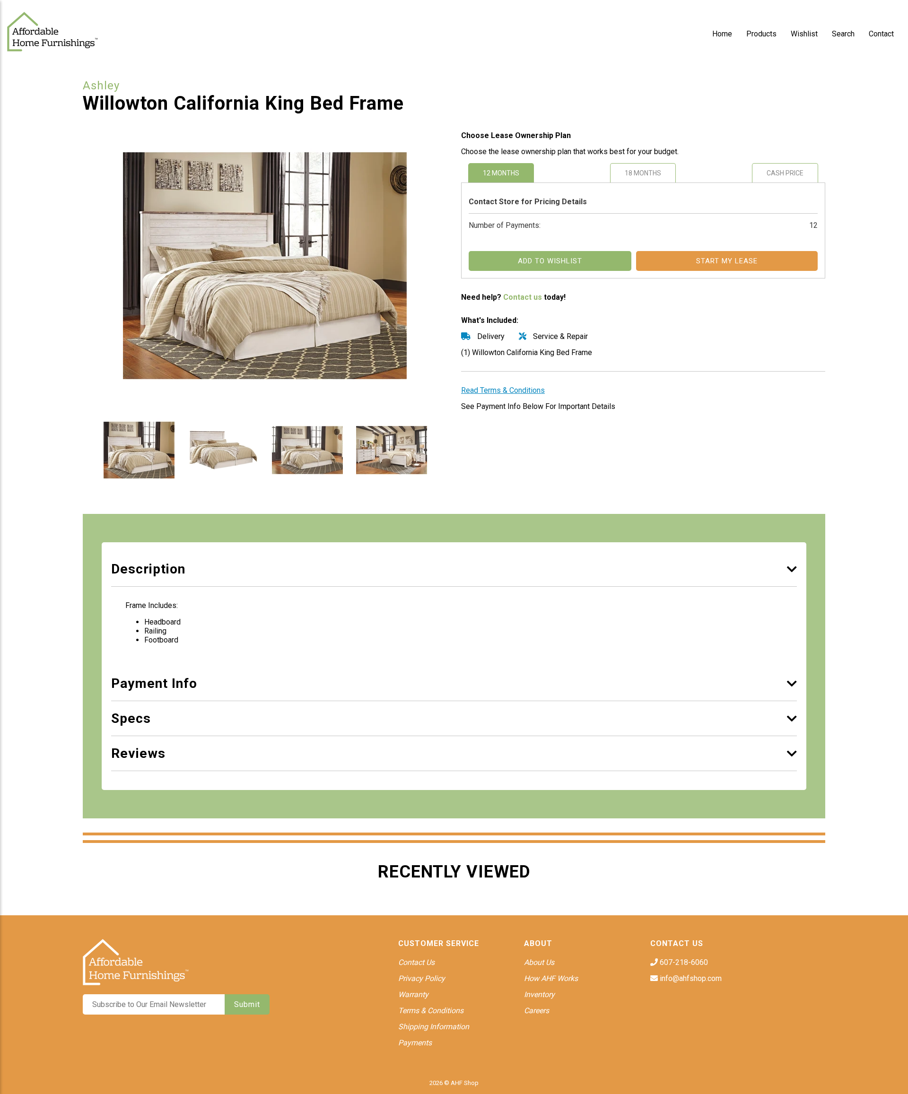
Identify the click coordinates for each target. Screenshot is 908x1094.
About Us (539, 962)
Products (761, 33)
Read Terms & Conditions (503, 390)
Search (843, 33)
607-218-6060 (683, 962)
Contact (881, 33)
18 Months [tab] (643, 173)
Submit (247, 1004)
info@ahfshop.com (690, 978)
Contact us (522, 297)
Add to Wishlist (550, 261)
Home (722, 33)
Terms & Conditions (430, 1010)
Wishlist (804, 33)
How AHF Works (551, 978)
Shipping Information (433, 1026)
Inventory (539, 994)
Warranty (413, 994)
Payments (415, 1042)
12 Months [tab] (501, 173)
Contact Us (416, 962)
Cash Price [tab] (785, 173)
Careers (536, 1010)
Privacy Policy (421, 978)
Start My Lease (727, 261)
